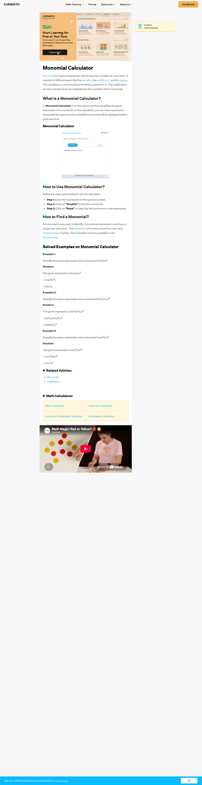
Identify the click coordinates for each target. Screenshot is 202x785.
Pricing (92, 4)
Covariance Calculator (101, 416)
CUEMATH (12, 4)
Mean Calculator (54, 405)
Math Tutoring (73, 4)
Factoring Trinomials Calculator (63, 416)
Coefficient (53, 381)
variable (86, 80)
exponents (80, 228)
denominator (50, 237)
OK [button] (189, 780)
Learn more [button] (62, 780)
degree (123, 80)
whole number (51, 232)
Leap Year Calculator (100, 405)
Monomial (48, 75)
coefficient (103, 80)
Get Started (188, 4)
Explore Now (55, 52)
